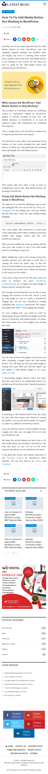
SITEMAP (34, 753)
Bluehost (20, 304)
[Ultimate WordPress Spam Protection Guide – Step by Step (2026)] (35, 503)
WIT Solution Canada (12, 695)
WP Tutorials (8, 12)
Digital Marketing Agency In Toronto (18, 673)
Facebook (6, 464)
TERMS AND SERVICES (16, 750)
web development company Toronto (18, 684)
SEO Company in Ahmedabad (28, 763)
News (4, 633)
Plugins (5, 649)
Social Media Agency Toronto (15, 691)
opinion (5, 654)
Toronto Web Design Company (16, 688)
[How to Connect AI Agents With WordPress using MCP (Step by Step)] (14, 503)
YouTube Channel (15, 458)
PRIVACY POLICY (34, 750)
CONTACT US (20, 746)
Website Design (9, 763)
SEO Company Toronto (13, 677)
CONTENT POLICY (35, 746)
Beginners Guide (8, 644)
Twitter (38, 461)
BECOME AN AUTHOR (19, 753)
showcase (6, 638)
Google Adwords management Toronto (19, 680)
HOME (10, 746)
